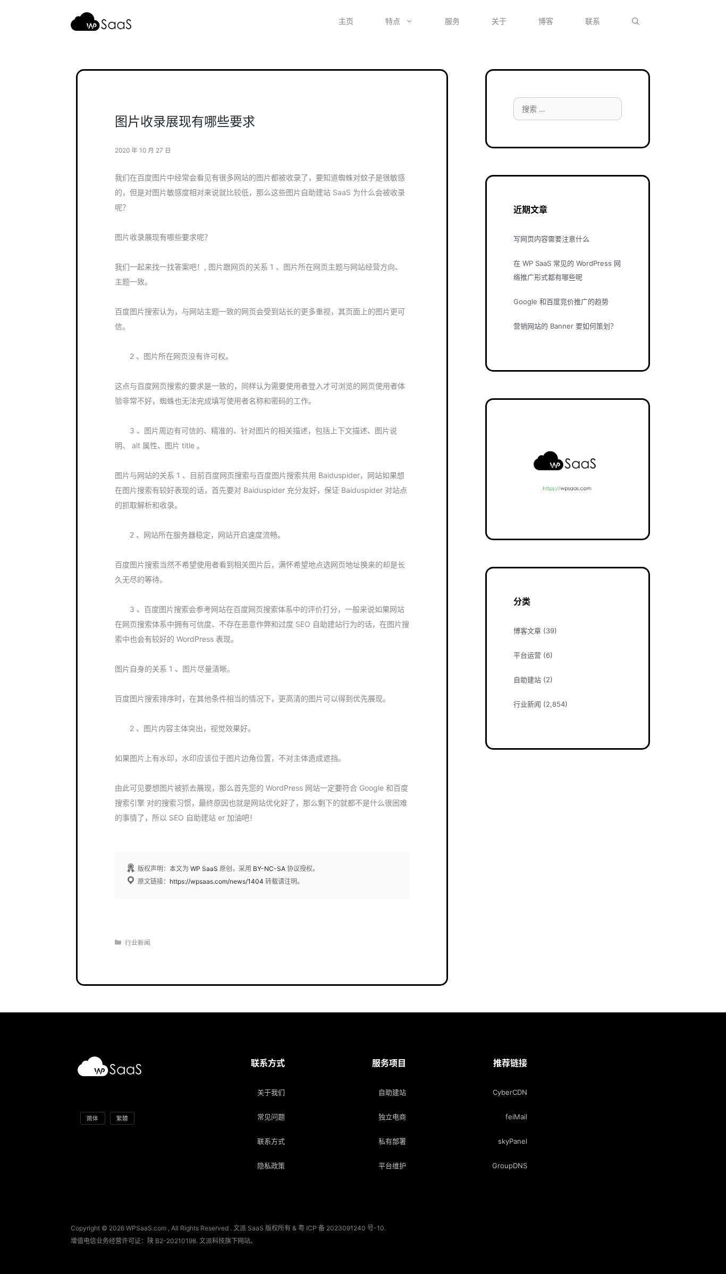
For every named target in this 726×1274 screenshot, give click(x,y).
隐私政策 (271, 1165)
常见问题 (271, 1116)
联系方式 (271, 1141)
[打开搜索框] (635, 21)
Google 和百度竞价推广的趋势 (561, 301)
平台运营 (527, 655)
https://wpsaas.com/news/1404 (217, 881)
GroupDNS (509, 1165)
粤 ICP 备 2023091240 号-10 (341, 1228)
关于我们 (271, 1092)
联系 (592, 21)
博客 (545, 21)
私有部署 (392, 1141)
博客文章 (527, 630)
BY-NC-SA (269, 869)
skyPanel (512, 1141)
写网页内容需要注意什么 (551, 238)
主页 (346, 21)
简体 (92, 1117)
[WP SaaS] (104, 21)
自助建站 (527, 679)
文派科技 (212, 1241)
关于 (499, 21)
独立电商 (392, 1116)
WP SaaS (204, 869)
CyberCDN (510, 1092)
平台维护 (392, 1165)
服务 (452, 21)
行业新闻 (137, 942)
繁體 (122, 1117)
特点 (392, 21)
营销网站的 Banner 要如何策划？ (565, 326)
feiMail (516, 1116)
